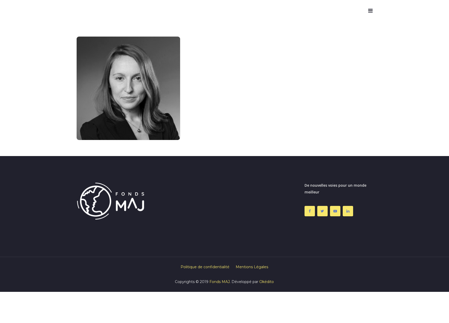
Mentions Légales (252, 267)
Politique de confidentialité (205, 267)
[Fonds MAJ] (93, 10)
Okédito (266, 281)
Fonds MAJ (219, 281)
